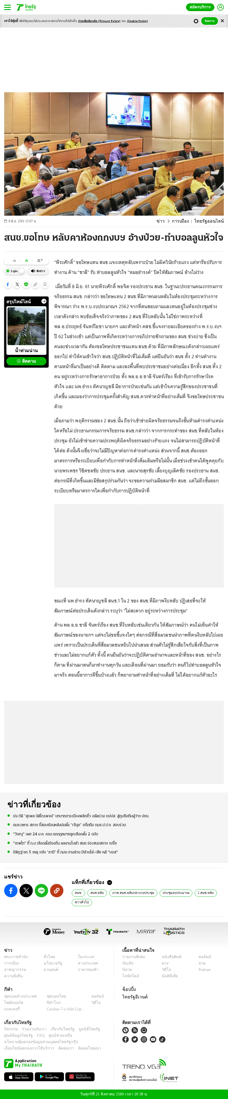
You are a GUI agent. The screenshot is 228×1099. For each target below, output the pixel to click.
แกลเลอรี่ (11, 1009)
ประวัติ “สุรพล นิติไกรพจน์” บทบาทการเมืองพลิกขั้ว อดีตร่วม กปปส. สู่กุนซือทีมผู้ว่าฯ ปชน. (81, 816)
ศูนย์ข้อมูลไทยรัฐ (16, 1035)
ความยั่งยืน (12, 976)
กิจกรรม (10, 1029)
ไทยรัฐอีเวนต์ (133, 997)
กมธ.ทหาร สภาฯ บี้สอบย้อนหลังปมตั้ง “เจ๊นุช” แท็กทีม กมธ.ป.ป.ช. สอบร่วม (69, 825)
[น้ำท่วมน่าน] (26, 326)
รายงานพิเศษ (132, 957)
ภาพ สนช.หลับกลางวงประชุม (130, 892)
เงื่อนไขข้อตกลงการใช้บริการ (26, 1048)
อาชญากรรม (14, 970)
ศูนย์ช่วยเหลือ (54, 1035)
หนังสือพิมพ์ (169, 957)
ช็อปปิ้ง (128, 989)
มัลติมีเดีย (167, 976)
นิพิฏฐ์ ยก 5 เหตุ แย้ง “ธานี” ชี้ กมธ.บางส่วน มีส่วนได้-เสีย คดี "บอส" (65, 852)
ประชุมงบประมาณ (170, 892)
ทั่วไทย (48, 957)
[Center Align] (222, 21)
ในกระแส (84, 957)
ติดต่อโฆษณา (80, 1048)
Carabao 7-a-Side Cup (63, 1009)
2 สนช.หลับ (199, 892)
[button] (7, 284)
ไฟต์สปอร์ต (12, 1003)
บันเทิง (127, 963)
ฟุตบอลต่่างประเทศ (18, 996)
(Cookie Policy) (137, 21)
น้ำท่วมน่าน (26, 350)
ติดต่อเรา (59, 1048)
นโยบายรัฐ (51, 963)
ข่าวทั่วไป (81, 902)
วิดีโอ (164, 970)
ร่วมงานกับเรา (32, 1029)
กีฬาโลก (49, 1003)
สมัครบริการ (201, 7)
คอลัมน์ (201, 957)
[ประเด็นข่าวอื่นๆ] (43, 301)
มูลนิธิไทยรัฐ (83, 1029)
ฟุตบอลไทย (51, 996)
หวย (199, 963)
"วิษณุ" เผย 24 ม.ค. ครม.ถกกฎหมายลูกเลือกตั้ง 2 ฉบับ (55, 834)
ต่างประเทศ (86, 963)
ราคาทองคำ (86, 970)
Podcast (203, 970)
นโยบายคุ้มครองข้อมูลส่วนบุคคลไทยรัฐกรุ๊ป (37, 1042)
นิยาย (126, 970)
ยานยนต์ (49, 970)
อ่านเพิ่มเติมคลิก (99, 21)
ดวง (163, 963)
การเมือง (185, 221)
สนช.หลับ (96, 892)
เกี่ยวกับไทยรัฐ (58, 1029)
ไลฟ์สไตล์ (129, 976)
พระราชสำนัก (14, 957)
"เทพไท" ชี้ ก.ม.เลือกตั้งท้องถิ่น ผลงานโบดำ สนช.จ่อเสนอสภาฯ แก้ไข (65, 843)
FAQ (37, 1035)
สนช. (78, 892)
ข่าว (166, 221)
